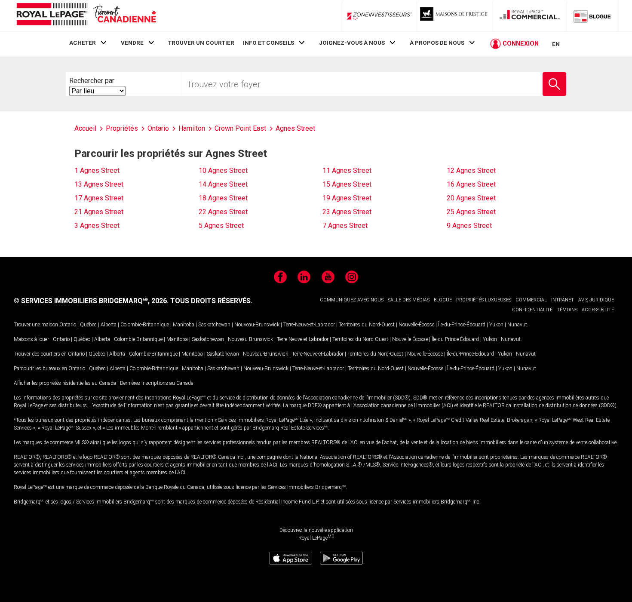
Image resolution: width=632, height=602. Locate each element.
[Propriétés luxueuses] (454, 16)
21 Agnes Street (98, 212)
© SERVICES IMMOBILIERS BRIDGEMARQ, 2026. (91, 301)
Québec (88, 325)
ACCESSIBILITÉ (598, 310)
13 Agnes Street (98, 184)
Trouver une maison (36, 325)
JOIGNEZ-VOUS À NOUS (352, 42)
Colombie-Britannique (144, 325)
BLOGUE (443, 300)
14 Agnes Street (223, 184)
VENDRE (132, 42)
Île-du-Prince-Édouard (461, 325)
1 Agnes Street (97, 170)
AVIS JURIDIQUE (596, 300)
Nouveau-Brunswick (256, 325)
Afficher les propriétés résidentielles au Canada (65, 383)
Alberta (109, 325)
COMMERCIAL (531, 300)
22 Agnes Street (223, 212)
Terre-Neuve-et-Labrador (309, 325)
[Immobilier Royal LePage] (86, 15)
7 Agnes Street (345, 225)
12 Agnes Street (471, 170)
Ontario (67, 325)
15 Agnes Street (346, 184)
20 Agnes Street (471, 198)
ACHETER (82, 42)
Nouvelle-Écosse (416, 325)
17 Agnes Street (98, 198)
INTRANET (562, 300)
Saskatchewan (214, 325)
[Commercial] (529, 16)
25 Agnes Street (471, 212)
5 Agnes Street (221, 225)
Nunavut (517, 325)
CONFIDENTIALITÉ (532, 310)
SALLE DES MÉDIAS (409, 300)
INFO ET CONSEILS (268, 42)
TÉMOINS (567, 310)
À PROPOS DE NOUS (437, 42)
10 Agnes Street (223, 170)
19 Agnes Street (346, 198)
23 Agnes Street (346, 212)
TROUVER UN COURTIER (201, 42)
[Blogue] (592, 16)
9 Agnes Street (469, 225)
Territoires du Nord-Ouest (367, 325)
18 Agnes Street (223, 198)
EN (556, 43)
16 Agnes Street (471, 184)
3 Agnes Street (97, 225)
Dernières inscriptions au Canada (156, 383)
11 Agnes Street (346, 170)
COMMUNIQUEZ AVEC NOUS (351, 300)
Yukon (496, 325)
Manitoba (183, 325)
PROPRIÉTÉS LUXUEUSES (483, 300)
